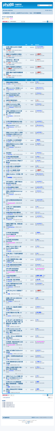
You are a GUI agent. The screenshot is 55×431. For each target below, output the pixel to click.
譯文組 (11, 18)
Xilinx (38, 367)
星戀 (9, 387)
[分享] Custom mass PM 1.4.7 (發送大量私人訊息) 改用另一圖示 (14, 330)
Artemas (11, 96)
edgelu (38, 143)
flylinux (38, 306)
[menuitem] (10, 10)
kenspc (39, 264)
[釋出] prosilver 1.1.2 (12, 125)
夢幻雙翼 (39, 312)
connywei (39, 283)
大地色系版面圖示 (11, 275)
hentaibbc (10, 116)
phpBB (24, 420)
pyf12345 (39, 132)
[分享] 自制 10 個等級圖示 (13, 166)
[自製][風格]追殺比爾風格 (13, 212)
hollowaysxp (11, 227)
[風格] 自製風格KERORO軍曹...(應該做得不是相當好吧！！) (14, 112)
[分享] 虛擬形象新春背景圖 (13, 265)
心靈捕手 (39, 54)
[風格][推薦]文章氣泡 (12, 82)
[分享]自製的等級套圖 (12, 157)
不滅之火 (39, 361)
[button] (52, 21)
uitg (38, 239)
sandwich (39, 121)
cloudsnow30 (11, 203)
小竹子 (9, 50)
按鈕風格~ (9, 153)
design (9, 135)
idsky (9, 158)
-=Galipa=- (10, 301)
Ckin (38, 246)
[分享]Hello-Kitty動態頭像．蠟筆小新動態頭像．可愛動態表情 (14, 383)
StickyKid (10, 214)
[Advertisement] (27, 34)
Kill (37, 376)
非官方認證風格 (7, 17)
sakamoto (10, 286)
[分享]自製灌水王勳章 (12, 187)
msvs (9, 83)
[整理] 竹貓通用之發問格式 (13, 67)
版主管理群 (6, 18)
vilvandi (10, 188)
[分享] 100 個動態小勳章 (13, 170)
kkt (37, 82)
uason (9, 315)
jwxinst (38, 350)
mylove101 (39, 187)
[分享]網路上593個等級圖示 (14, 140)
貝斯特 (38, 232)
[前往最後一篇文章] (43, 46)
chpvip (38, 160)
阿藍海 (38, 140)
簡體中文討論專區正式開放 (14, 54)
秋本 (9, 277)
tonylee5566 (40, 46)
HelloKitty (39, 110)
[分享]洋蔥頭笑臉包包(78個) (14, 121)
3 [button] (50, 21)
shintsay (10, 154)
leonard (10, 262)
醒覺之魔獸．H (40, 275)
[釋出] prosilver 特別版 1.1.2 (14, 88)
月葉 (9, 294)
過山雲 (38, 279)
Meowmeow (11, 89)
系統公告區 (11, 52)
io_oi (38, 212)
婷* (37, 298)
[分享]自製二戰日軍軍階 (13, 279)
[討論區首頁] (8, 4)
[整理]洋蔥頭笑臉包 (11, 100)
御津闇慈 (10, 177)
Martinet (10, 219)
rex (10, 102)
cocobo (10, 123)
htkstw (9, 185)
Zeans (9, 141)
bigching (10, 353)
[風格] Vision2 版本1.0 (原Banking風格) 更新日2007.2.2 (13, 248)
